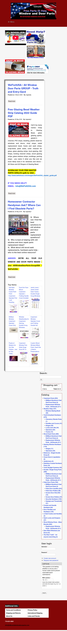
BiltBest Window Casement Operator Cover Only (12, 321)
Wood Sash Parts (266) (51, 434)
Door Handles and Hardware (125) (50, 510)
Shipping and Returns (13, 613)
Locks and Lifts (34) (52, 428)
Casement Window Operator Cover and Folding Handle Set (35, 321)
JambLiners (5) (48, 461)
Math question (46, 577)
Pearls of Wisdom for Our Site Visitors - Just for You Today (13, 348)
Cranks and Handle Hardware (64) (50, 506)
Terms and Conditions (13, 610)
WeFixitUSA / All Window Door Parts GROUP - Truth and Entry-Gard (23, 88)
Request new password (51, 560)
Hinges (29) (49, 425)
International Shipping (35, 613)
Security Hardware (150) (54, 499)
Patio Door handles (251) (54, 488)
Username (44, 546)
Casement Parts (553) (51, 398)
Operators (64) (50, 430)
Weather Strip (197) (50, 409)
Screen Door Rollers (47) (54, 497)
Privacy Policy (32, 610)
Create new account (50, 558)
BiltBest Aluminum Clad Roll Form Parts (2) (54, 401)
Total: (55, 389)
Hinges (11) (49, 449)
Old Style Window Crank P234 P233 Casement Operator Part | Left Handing (13, 294)
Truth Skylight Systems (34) (53, 467)
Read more (12, 101)
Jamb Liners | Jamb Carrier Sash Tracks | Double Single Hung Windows (35, 291)
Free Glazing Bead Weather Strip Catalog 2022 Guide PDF (24, 113)
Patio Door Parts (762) (51, 482)
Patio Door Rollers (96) (53, 491)
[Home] (33, 11)
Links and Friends (34, 616)
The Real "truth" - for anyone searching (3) (51, 536)
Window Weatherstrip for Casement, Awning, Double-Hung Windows (24, 322)
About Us (9, 616)
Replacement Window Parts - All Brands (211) (53, 405)
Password (44, 552)
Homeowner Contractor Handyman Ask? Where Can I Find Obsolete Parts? (24, 205)
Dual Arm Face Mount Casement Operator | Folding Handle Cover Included (24, 292)
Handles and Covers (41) (54, 423)
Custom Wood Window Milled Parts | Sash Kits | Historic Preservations (36, 347)
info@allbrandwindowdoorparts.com (17, 625)
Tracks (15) (49, 432)
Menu (12, 22)
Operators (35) (50, 451)
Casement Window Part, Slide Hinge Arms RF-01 (23, 346)
